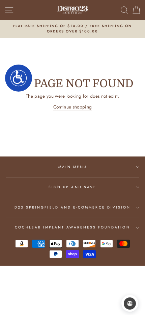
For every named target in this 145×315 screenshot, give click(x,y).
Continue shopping (72, 106)
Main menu (72, 166)
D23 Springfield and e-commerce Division (72, 207)
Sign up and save (72, 187)
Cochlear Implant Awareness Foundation (72, 227)
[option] (72, 28)
